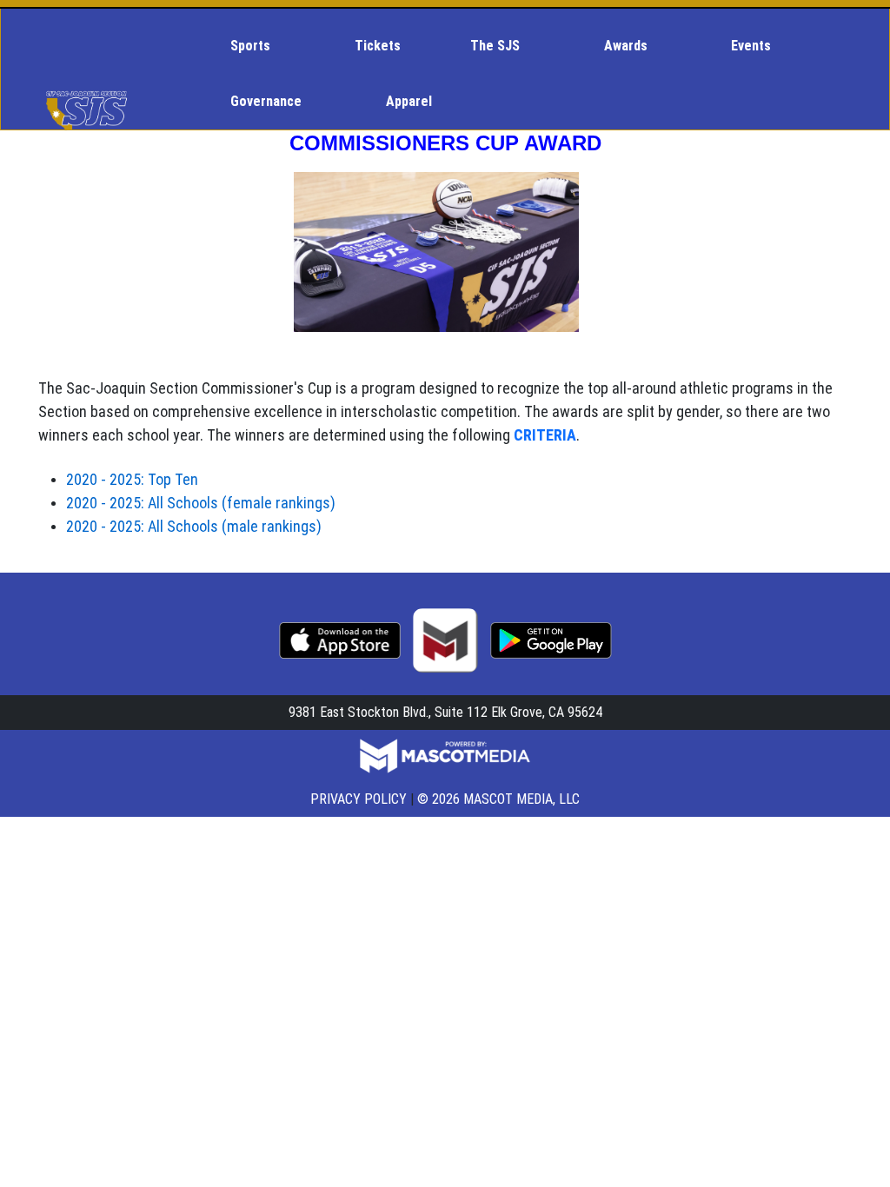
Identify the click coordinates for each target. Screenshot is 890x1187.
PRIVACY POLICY (358, 799)
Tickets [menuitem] (378, 45)
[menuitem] (258, 46)
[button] (258, 46)
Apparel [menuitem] (409, 101)
